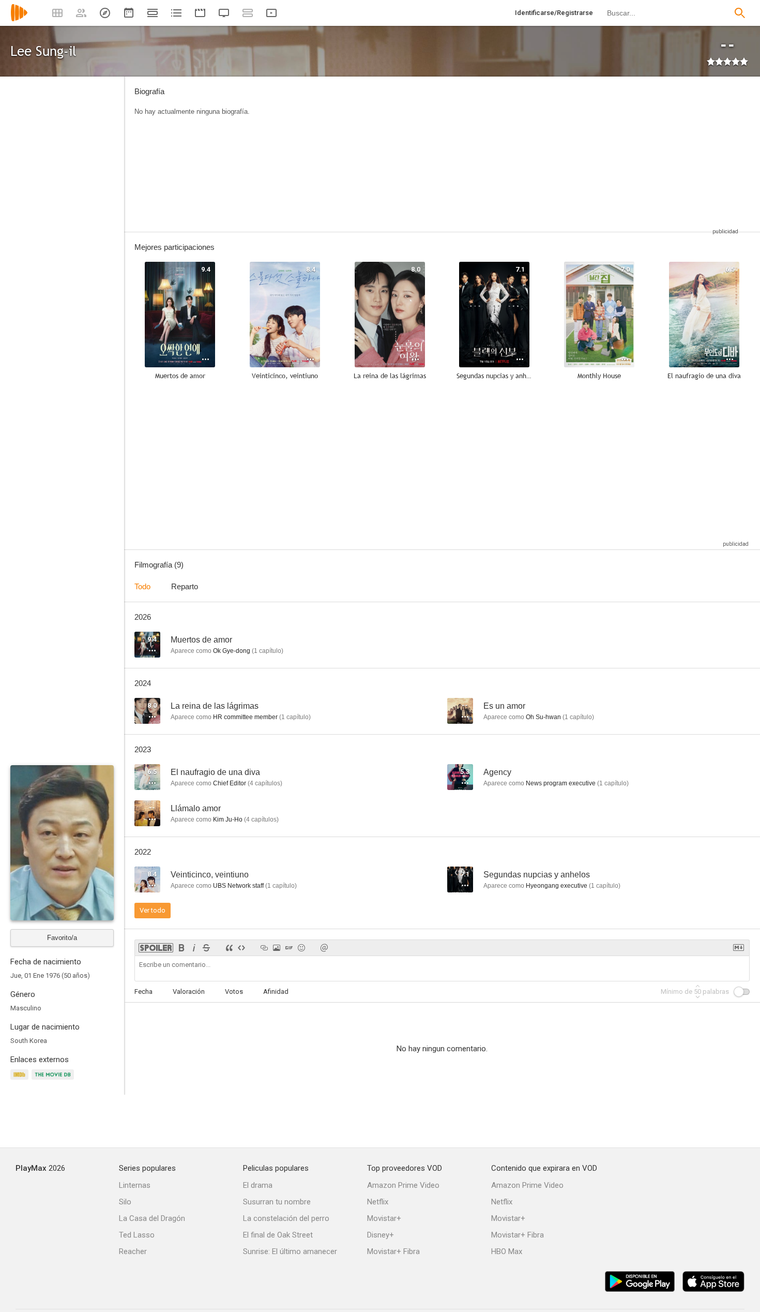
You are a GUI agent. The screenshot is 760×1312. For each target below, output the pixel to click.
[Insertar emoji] (301, 948)
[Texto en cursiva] (194, 948)
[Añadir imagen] (276, 948)
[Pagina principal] (19, 19)
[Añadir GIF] (289, 948)
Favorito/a (62, 938)
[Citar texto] (229, 948)
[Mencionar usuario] (324, 948)
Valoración (189, 991)
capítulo (267, 650)
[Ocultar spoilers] (155, 948)
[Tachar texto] (206, 948)
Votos (234, 991)
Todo (142, 586)
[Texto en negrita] (181, 948)
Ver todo (152, 910)
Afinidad (275, 991)
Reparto (184, 586)
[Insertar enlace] (264, 948)
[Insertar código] (241, 948)
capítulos (265, 783)
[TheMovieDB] (54, 1080)
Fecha (143, 991)
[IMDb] (21, 1080)
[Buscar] (740, 13)
